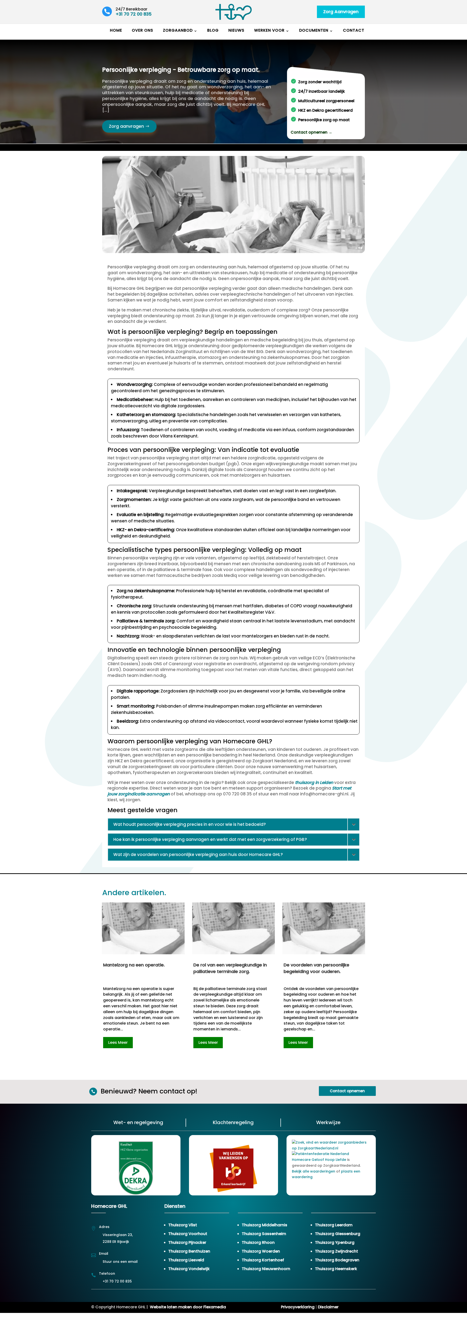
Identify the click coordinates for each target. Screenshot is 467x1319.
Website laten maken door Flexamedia (188, 1307)
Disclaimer (328, 1307)
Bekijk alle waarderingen (313, 1171)
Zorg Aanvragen (341, 12)
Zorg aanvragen (126, 126)
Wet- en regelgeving (138, 1122)
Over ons (142, 30)
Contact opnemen (347, 1090)
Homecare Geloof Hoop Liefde (319, 1159)
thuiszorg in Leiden (314, 782)
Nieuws (236, 30)
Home (116, 30)
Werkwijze (328, 1122)
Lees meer (118, 1042)
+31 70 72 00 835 (134, 14)
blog (213, 30)
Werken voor (269, 30)
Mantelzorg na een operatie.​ (134, 965)
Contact (353, 30)
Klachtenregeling (233, 1122)
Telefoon (107, 1273)
